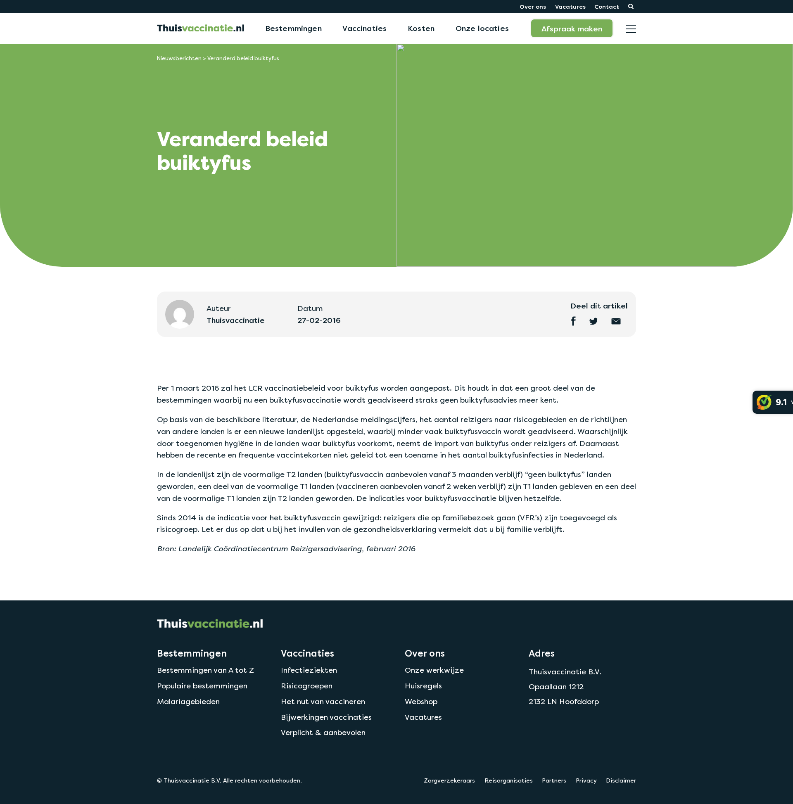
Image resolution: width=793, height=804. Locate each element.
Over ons (533, 6)
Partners (554, 780)
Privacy (586, 780)
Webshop (421, 701)
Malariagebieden (188, 701)
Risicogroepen (306, 685)
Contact (606, 6)
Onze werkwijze (434, 670)
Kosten (421, 28)
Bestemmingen (293, 28)
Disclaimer (621, 780)
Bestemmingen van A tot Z (205, 670)
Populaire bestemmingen (202, 685)
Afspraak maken (571, 28)
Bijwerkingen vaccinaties (326, 717)
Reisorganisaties (508, 780)
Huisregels (423, 685)
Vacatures (570, 6)
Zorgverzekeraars (449, 780)
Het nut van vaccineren (323, 701)
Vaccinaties (364, 28)
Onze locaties (482, 28)
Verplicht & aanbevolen (323, 732)
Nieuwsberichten (179, 58)
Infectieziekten (309, 670)
